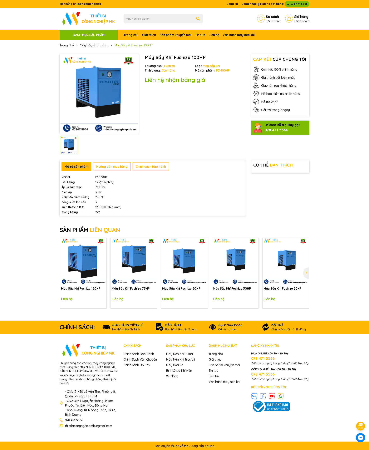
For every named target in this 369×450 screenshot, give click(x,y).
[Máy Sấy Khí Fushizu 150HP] (83, 261)
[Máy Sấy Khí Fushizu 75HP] (134, 261)
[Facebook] (263, 396)
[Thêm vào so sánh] (102, 249)
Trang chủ (131, 35)
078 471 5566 (299, 4)
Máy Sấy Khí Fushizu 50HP (181, 288)
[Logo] (89, 18)
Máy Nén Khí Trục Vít (180, 359)
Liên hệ (214, 35)
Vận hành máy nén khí (239, 35)
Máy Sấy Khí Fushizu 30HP (232, 288)
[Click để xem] (99, 94)
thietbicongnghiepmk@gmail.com (88, 426)
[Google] (281, 396)
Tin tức (200, 35)
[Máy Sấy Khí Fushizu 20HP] (286, 261)
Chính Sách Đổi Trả (137, 365)
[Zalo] (254, 396)
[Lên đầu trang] (361, 415)
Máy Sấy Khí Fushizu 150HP (81, 288)
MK (212, 446)
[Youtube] (272, 396)
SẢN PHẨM (90, 229)
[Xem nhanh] (102, 255)
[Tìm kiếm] (198, 18)
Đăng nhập (249, 4)
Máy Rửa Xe (174, 365)
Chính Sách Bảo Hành (139, 354)
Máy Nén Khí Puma (179, 354)
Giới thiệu (149, 35)
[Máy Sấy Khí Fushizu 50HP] (184, 261)
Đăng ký (232, 4)
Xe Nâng (172, 376)
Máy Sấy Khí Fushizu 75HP (131, 288)
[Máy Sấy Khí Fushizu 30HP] (235, 261)
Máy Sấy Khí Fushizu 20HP (282, 288)
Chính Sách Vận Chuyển (140, 359)
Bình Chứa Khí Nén (179, 370)
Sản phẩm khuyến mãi (175, 35)
